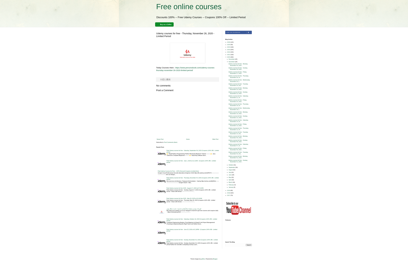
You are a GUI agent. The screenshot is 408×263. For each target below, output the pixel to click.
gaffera (203, 259)
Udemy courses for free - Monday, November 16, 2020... (238, 112)
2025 (228, 44)
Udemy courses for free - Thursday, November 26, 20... (238, 76)
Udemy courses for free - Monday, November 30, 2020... (238, 64)
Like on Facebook (233, 32)
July (230, 172)
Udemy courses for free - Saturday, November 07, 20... (238, 145)
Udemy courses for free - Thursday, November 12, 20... (238, 128)
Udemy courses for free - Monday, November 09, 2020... (238, 136)
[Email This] (161, 79)
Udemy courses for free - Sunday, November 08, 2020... (238, 140)
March (231, 182)
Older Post (215, 139)
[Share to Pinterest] (169, 79)
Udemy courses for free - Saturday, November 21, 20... (238, 96)
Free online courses (189, 6)
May (230, 177)
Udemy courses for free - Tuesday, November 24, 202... (238, 84)
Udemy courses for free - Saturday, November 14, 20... (238, 120)
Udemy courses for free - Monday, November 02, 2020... (238, 157)
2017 (228, 195)
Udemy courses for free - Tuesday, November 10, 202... (238, 132)
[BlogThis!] (163, 79)
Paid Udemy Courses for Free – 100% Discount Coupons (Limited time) (178, 171)
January (231, 187)
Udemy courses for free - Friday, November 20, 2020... (237, 100)
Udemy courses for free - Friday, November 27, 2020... (237, 72)
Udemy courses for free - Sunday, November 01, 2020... (238, 161)
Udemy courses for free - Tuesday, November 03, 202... (238, 152)
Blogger (215, 259)
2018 (228, 193)
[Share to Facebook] (167, 79)
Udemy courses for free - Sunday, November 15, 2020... (238, 116)
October (231, 165)
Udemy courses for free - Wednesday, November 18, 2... (239, 108)
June (230, 175)
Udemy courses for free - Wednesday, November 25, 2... (239, 80)
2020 (228, 57)
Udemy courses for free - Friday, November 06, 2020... (237, 149)
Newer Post (160, 139)
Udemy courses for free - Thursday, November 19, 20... (238, 104)
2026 (228, 42)
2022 (228, 52)
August (231, 170)
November (232, 62)
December (232, 59)
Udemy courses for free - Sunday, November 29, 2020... (238, 68)
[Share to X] (165, 79)
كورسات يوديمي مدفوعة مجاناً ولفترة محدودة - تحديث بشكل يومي (183, 209)
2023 (228, 49)
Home (188, 139)
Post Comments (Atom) (170, 142)
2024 (228, 47)
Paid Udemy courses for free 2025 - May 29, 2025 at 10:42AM (184, 198)
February (231, 185)
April (230, 180)
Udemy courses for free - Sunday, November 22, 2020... (238, 92)
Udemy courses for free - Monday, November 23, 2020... (238, 88)
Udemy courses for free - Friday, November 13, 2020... (237, 124)
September (232, 167)
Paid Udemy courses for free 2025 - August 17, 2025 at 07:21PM (184, 188)
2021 (228, 54)
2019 (228, 190)
